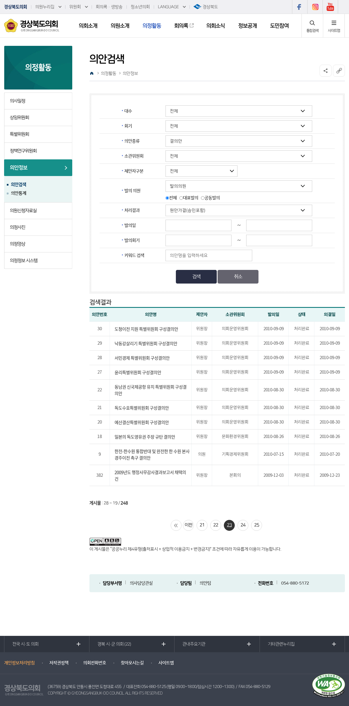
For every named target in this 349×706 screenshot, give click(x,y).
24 (242, 525)
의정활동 (152, 25)
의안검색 (18, 184)
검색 (196, 276)
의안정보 (18, 168)
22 (215, 525)
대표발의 (190, 197)
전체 (173, 197)
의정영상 (17, 244)
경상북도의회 (15, 6)
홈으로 (91, 73)
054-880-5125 (153, 686)
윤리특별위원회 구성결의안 (138, 372)
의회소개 (88, 25)
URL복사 (339, 71)
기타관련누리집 (281, 644)
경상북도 (210, 6)
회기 (128, 126)
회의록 (181, 25)
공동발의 (212, 197)
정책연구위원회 (23, 150)
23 (229, 525)
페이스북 (299, 7)
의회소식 (215, 25)
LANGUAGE (168, 6)
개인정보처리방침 (19, 662)
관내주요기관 (193, 644)
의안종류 (132, 141)
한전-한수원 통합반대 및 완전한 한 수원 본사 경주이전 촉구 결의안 (152, 454)
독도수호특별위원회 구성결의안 (142, 407)
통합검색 (312, 30)
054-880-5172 (295, 583)
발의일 (130, 225)
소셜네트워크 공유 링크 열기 (326, 71)
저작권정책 (58, 662)
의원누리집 (44, 6)
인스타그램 (315, 7)
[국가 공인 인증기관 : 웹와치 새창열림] (328, 685)
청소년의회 (140, 6)
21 (202, 525)
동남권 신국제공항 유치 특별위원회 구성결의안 (150, 390)
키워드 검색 (134, 255)
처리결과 (132, 210)
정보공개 (247, 25)
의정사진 (17, 227)
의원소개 (120, 25)
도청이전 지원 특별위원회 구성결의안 (146, 329)
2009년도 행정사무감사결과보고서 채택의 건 (150, 475)
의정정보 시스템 (23, 260)
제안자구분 (133, 171)
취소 (238, 276)
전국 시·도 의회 (25, 644)
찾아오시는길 (132, 662)
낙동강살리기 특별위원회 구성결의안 (146, 343)
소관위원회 (133, 156)
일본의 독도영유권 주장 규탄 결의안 (145, 436)
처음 (176, 525)
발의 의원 (132, 190)
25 (256, 525)
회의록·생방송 (109, 6)
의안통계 (18, 193)
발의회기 (132, 240)
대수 (128, 111)
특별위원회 (19, 134)
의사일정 (17, 101)
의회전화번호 (94, 662)
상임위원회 (19, 117)
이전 (188, 525)
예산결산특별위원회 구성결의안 (142, 422)
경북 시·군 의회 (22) (114, 644)
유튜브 (330, 7)
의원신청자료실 (23, 210)
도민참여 (279, 25)
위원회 (75, 6)
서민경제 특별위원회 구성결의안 (142, 358)
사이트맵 (334, 30)
